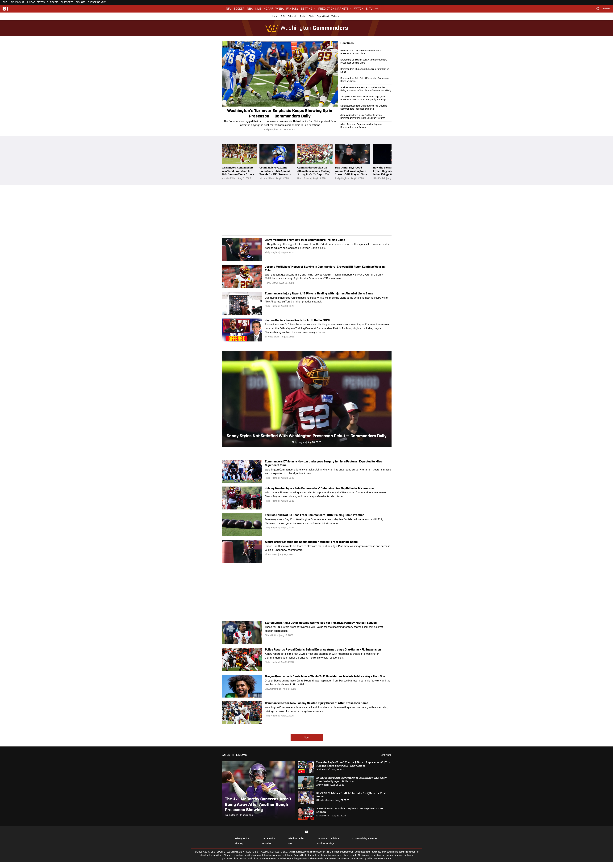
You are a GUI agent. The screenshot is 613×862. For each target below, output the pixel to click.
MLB (258, 8)
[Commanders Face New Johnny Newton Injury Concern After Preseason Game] (307, 712)
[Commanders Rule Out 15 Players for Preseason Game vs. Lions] (366, 79)
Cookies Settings (325, 843)
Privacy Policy (242, 838)
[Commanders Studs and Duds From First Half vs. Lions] (366, 70)
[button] (308, 9)
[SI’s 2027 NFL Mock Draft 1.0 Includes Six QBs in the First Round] (345, 797)
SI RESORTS (67, 2)
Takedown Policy (296, 838)
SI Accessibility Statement (365, 838)
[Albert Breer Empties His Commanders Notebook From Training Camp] (307, 551)
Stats (311, 16)
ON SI (5, 2)
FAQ (290, 843)
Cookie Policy (268, 838)
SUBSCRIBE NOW (97, 2)
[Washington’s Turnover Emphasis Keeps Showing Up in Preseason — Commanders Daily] (280, 86)
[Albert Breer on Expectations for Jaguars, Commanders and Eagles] (366, 125)
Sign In (606, 9)
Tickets (335, 16)
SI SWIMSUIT (17, 2)
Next (306, 738)
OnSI (282, 16)
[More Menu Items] (376, 8)
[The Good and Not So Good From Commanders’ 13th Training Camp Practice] (307, 524)
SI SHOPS (81, 2)
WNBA (279, 8)
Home (275, 16)
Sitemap (239, 843)
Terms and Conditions (328, 838)
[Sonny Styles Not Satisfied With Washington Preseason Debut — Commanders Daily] (307, 399)
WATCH (358, 8)
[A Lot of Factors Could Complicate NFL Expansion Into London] (345, 813)
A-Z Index (266, 843)
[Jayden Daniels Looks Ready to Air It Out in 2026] (307, 330)
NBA (250, 8)
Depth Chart (323, 16)
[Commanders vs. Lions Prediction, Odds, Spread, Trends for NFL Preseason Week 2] (277, 162)
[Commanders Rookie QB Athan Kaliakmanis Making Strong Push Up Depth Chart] (315, 162)
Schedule (292, 16)
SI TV (369, 8)
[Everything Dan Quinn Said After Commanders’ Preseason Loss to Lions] (366, 61)
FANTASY (292, 8)
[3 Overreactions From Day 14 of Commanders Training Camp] (307, 249)
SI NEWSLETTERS (35, 2)
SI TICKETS (52, 2)
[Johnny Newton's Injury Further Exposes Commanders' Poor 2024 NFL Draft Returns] (366, 116)
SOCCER (239, 8)
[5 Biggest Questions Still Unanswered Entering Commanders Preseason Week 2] (366, 107)
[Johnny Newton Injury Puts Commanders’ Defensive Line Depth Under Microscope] (307, 498)
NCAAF (268, 8)
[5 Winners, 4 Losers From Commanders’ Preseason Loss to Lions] (366, 53)
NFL (228, 8)
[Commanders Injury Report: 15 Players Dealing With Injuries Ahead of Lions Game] (307, 303)
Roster (303, 16)
